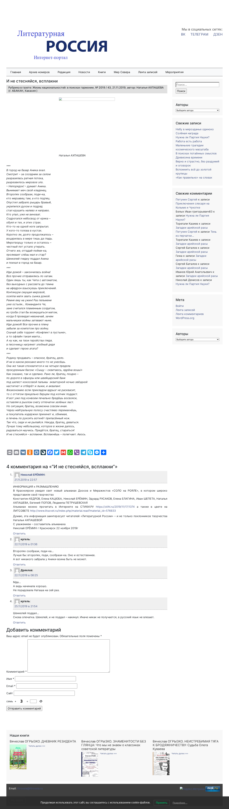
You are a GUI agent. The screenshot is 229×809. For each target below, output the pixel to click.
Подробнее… (180, 802)
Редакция (64, 72)
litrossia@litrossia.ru (30, 788)
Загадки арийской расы (192, 227)
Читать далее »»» (36, 746)
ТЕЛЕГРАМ (199, 34)
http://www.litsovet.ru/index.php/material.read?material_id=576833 (73, 510)
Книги (102, 72)
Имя (10, 678)
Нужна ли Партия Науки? (192, 137)
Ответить (19, 533)
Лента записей (147, 72)
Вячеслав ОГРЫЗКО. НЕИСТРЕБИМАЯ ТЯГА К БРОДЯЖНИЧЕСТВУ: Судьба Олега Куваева (185, 745)
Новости (84, 72)
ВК (183, 34)
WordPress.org (185, 318)
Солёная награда (187, 133)
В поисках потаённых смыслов (196, 153)
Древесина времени (189, 157)
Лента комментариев (190, 314)
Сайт (9, 693)
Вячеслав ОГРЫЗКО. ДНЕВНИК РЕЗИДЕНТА (43, 741)
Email (10, 686)
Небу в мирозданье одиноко (195, 129)
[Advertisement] (27, 11)
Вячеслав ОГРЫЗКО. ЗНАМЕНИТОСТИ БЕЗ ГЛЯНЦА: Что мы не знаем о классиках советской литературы (113, 745)
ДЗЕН (218, 34)
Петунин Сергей (186, 199)
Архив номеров (39, 72)
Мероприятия (174, 72)
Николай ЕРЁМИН (33, 474)
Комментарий (16, 671)
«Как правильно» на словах (194, 177)
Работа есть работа (189, 141)
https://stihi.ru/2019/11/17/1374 (115, 506)
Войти (180, 306)
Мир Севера (122, 72)
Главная (15, 72)
